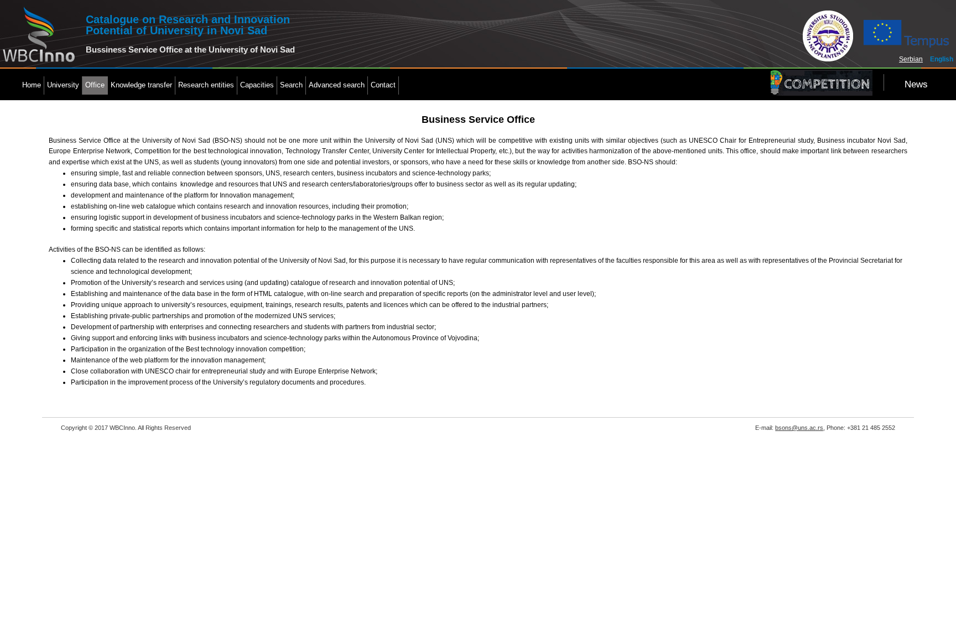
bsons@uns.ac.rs (799, 427)
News (916, 84)
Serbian (911, 59)
